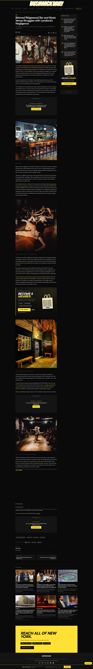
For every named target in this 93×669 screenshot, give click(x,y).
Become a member (24, 309)
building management (20, 537)
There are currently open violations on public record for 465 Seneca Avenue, (33, 276)
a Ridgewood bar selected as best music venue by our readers (36, 65)
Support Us (36, 406)
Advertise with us (27, 647)
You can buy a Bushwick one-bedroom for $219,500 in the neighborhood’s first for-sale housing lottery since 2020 (25, 612)
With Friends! (40, 463)
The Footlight (19, 470)
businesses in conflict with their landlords (27, 69)
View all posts (18, 550)
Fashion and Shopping (69, 8)
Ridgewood (42, 537)
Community (25, 8)
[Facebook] (50, 663)
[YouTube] (53, 663)
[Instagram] (40, 663)
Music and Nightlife (40, 8)
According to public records (22, 268)
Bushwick (61, 8)
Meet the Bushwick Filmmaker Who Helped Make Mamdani (48, 660)
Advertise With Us (36, 527)
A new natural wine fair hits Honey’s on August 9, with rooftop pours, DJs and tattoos (46, 611)
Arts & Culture (18, 8)
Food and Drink (49, 8)
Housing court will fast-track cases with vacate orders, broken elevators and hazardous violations (25, 586)
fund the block (88, 663)
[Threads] (48, 663)
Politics (55, 8)
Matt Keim (18, 548)
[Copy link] (56, 33)
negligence (36, 537)
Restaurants (32, 8)
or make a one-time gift (22, 312)
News (12, 8)
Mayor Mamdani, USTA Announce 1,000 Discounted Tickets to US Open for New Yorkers (67, 586)
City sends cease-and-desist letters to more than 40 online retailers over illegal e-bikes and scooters (67, 611)
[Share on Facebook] (49, 33)
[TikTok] (42, 663)
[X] (45, 663)
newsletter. (38, 513)
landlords (29, 537)
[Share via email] (53, 33)
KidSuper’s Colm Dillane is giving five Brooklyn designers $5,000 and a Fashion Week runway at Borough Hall (46, 586)
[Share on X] (51, 33)
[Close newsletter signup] (91, 666)
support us (78, 8)
